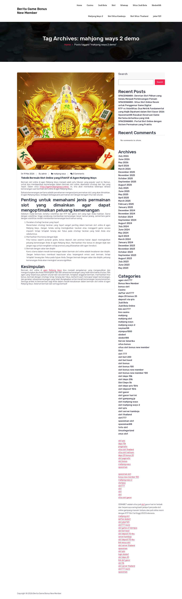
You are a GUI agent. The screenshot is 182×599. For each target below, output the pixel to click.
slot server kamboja (128, 411)
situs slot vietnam (126, 452)
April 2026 (123, 165)
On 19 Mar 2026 (27, 174)
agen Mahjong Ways (52, 270)
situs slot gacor (125, 497)
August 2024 (125, 223)
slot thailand (125, 414)
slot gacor (123, 392)
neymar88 (123, 328)
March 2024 (124, 239)
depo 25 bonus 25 (127, 296)
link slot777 (124, 309)
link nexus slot (124, 542)
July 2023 (123, 261)
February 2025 (126, 204)
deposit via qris (126, 299)
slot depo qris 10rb (128, 386)
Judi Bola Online (126, 306)
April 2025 (123, 197)
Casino (90, 5)
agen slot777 (125, 280)
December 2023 (126, 245)
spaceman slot (126, 421)
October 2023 (125, 252)
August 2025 (125, 185)
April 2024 (123, 236)
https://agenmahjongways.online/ (54, 187)
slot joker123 (123, 522)
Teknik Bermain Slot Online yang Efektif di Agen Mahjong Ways (59, 177)
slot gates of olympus (127, 528)
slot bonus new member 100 (133, 373)
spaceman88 (125, 424)
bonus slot (124, 286)
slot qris (122, 408)
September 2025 (127, 181)
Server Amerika (126, 341)
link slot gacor (124, 560)
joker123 (157, 16)
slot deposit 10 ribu (126, 534)
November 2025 (126, 175)
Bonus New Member (128, 283)
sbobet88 (123, 338)
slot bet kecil (125, 360)
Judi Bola (102, 5)
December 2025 (126, 172)
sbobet (122, 334)
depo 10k (122, 444)
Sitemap (124, 5)
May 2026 (123, 162)
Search (123, 74)
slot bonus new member (131, 370)
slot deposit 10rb (127, 389)
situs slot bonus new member (133, 347)
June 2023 (124, 265)
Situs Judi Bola (140, 5)
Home (79, 5)
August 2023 (125, 258)
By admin (43, 174)
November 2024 (126, 213)
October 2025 (125, 178)
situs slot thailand (126, 449)
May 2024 (123, 233)
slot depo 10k (125, 376)
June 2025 (124, 191)
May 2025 (123, 194)
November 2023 (126, 249)
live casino (123, 312)
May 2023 (123, 268)
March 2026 (124, 169)
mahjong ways (60, 174)
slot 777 (122, 354)
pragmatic (122, 447)
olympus (122, 483)
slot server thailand (126, 545)
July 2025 (123, 188)
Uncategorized (126, 430)
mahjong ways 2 (126, 325)
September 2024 (127, 220)
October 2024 (125, 217)
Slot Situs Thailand (139, 16)
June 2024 (124, 229)
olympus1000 (125, 331)
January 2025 (125, 207)
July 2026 (123, 156)
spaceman (122, 467)
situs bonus (124, 344)
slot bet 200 (124, 357)
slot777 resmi (124, 525)
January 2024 (125, 242)
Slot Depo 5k (125, 382)
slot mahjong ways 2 (129, 405)
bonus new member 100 (128, 477)
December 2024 (126, 210)
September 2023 (127, 255)
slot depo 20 (123, 557)
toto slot (123, 427)
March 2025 (124, 201)
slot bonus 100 (126, 366)
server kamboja (125, 537)
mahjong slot (125, 318)
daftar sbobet (124, 519)
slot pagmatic (124, 458)
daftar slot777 (126, 293)
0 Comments (78, 174)
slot (120, 489)
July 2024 (123, 226)
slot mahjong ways (128, 401)
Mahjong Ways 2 (95, 16)
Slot (114, 5)
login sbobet (123, 554)
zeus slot (123, 433)
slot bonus (124, 363)
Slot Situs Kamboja (117, 16)
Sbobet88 (156, 5)
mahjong (122, 315)
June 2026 (124, 159)
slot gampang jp (126, 398)
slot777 (122, 417)
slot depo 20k (125, 379)
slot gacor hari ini (127, 395)
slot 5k (121, 563)
